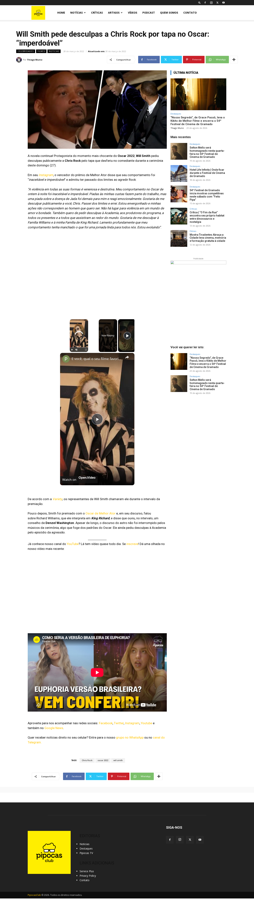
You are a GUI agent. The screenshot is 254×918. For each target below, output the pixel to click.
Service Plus (87, 871)
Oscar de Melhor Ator (100, 513)
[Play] (72, 350)
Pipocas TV (86, 853)
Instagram (46, 175)
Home (61, 12)
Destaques (176, 114)
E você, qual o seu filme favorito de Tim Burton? (97, 358)
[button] (199, 2)
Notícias (76, 12)
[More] (234, 59)
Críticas (97, 12)
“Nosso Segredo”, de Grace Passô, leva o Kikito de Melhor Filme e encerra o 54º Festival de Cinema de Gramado (198, 121)
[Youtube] (223, 2)
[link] (66, 359)
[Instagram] (211, 2)
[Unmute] (76, 350)
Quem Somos (169, 12)
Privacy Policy (88, 875)
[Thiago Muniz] (19, 60)
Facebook (105, 723)
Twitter (119, 723)
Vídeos (132, 12)
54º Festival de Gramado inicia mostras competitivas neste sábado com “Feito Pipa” (207, 195)
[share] (127, 357)
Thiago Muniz (34, 59)
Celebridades (26, 51)
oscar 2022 (103, 760)
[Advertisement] (198, 426)
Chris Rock (87, 760)
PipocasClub (34, 895)
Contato (190, 12)
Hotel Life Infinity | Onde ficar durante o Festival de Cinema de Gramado (207, 173)
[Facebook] (205, 2)
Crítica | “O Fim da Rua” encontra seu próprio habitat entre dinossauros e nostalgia (207, 217)
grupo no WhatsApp (130, 737)
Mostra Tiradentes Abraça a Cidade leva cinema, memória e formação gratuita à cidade (208, 238)
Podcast (148, 12)
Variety (57, 499)
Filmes (41, 51)
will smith (118, 760)
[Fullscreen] (86, 350)
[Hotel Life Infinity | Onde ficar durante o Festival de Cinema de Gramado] (179, 173)
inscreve (132, 544)
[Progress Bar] (79, 347)
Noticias (54, 51)
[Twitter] (217, 2)
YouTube (73, 544)
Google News (53, 728)
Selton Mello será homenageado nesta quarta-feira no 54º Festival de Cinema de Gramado (207, 152)
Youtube (146, 723)
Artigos (114, 12)
